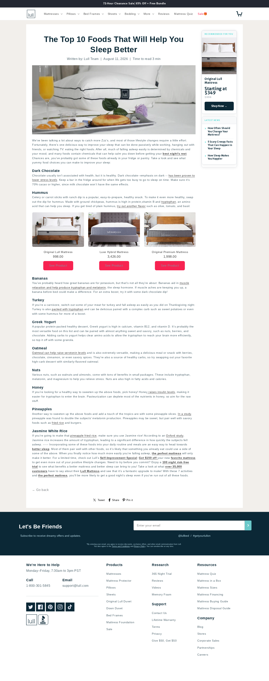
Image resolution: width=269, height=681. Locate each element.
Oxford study (174, 435)
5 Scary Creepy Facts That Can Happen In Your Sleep (220, 145)
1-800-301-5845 (38, 585)
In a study (184, 413)
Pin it (129, 500)
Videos (156, 587)
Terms (156, 626)
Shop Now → (219, 106)
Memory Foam (162, 594)
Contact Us (159, 613)
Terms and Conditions (121, 546)
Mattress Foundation (120, 622)
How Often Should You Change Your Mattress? (219, 131)
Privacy (157, 633)
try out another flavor (131, 206)
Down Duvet (114, 608)
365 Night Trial (162, 573)
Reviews (157, 580)
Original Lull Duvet (118, 601)
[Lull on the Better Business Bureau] (43, 620)
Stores (201, 633)
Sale (109, 629)
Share (115, 500)
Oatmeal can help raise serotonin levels (59, 352)
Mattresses (113, 573)
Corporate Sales (208, 640)
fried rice (58, 422)
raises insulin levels (161, 392)
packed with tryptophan (67, 309)
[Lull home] (31, 619)
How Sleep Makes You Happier (218, 157)
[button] (53, 14)
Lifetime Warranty (164, 619)
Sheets (111, 594)
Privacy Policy (139, 546)
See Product (58, 265)
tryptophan (168, 201)
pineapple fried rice (83, 435)
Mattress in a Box (209, 580)
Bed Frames (114, 615)
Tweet (101, 500)
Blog (200, 626)
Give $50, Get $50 (164, 640)
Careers (202, 654)
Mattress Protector (119, 580)
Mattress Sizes (207, 587)
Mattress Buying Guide (212, 601)
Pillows (111, 587)
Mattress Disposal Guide (214, 608)
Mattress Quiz (206, 573)
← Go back (40, 490)
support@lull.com (75, 585)
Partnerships (205, 647)
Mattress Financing (210, 594)
